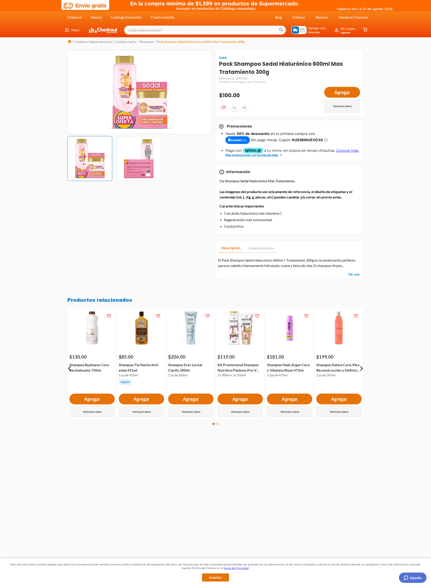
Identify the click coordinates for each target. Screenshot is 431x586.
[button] (69, 368)
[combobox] (205, 30)
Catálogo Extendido (126, 17)
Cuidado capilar (125, 42)
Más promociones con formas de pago (251, 155)
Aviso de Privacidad (236, 568)
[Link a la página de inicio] (69, 42)
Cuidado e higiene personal (93, 42)
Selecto (96, 17)
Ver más (354, 274)
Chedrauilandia (162, 17)
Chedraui (74, 17)
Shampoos (147, 42)
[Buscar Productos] (281, 30)
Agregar (342, 92)
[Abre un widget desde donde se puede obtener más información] (413, 578)
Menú (75, 30)
